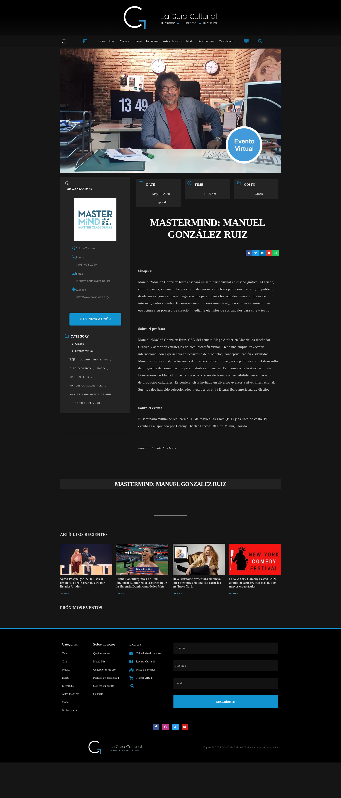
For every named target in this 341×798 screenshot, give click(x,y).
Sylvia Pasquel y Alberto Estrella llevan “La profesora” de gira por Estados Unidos (82, 582)
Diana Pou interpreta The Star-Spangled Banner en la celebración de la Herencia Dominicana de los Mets (141, 582)
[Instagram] (165, 727)
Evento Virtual (84, 350)
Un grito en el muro (85, 403)
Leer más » (64, 593)
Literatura (152, 41)
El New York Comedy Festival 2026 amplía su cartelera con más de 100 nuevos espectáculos (252, 582)
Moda (189, 41)
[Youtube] (185, 727)
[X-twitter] (175, 727)
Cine (112, 41)
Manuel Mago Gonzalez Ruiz (91, 394)
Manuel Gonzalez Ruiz (86, 385)
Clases (79, 343)
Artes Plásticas (172, 41)
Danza (137, 41)
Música (124, 41)
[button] (249, 253)
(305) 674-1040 (86, 264)
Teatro (101, 41)
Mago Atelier (79, 377)
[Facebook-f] (156, 727)
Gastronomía (206, 41)
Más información (95, 319)
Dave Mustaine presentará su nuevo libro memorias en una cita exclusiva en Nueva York (197, 582)
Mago (101, 368)
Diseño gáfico (80, 368)
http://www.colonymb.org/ (92, 296)
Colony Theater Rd (94, 359)
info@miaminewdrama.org (93, 280)
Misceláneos (226, 41)
